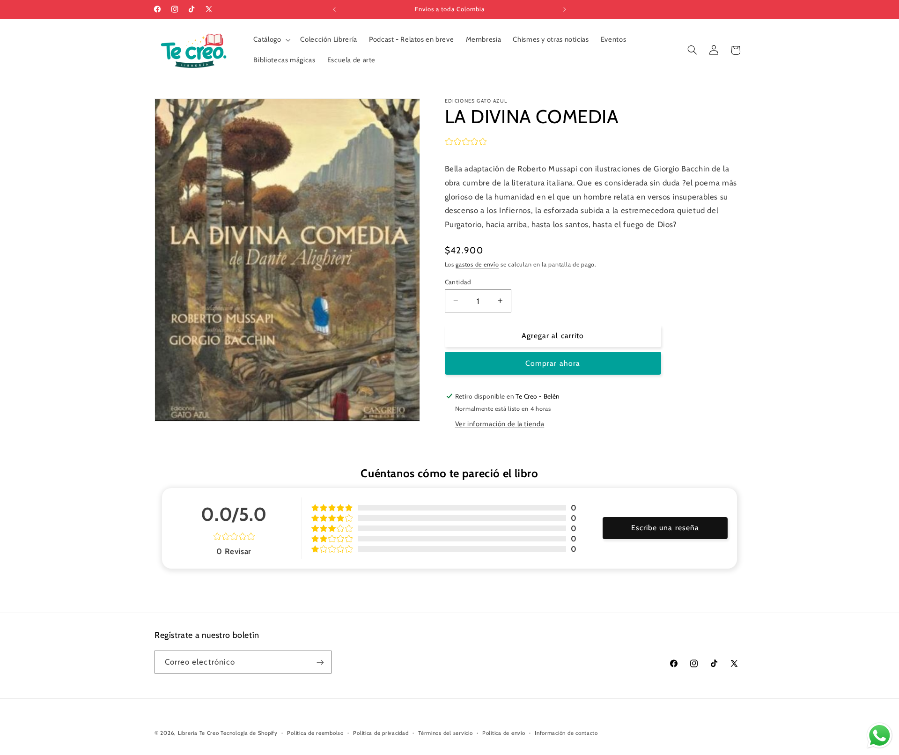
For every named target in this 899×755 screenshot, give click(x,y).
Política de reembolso (315, 733)
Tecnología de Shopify (249, 733)
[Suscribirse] (320, 662)
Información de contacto (566, 733)
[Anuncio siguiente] (564, 9)
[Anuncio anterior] (334, 9)
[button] (271, 40)
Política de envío (503, 733)
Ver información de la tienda (500, 423)
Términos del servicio (445, 733)
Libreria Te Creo (198, 733)
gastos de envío (477, 263)
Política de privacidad (380, 733)
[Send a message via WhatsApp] (879, 735)
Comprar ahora (552, 362)
